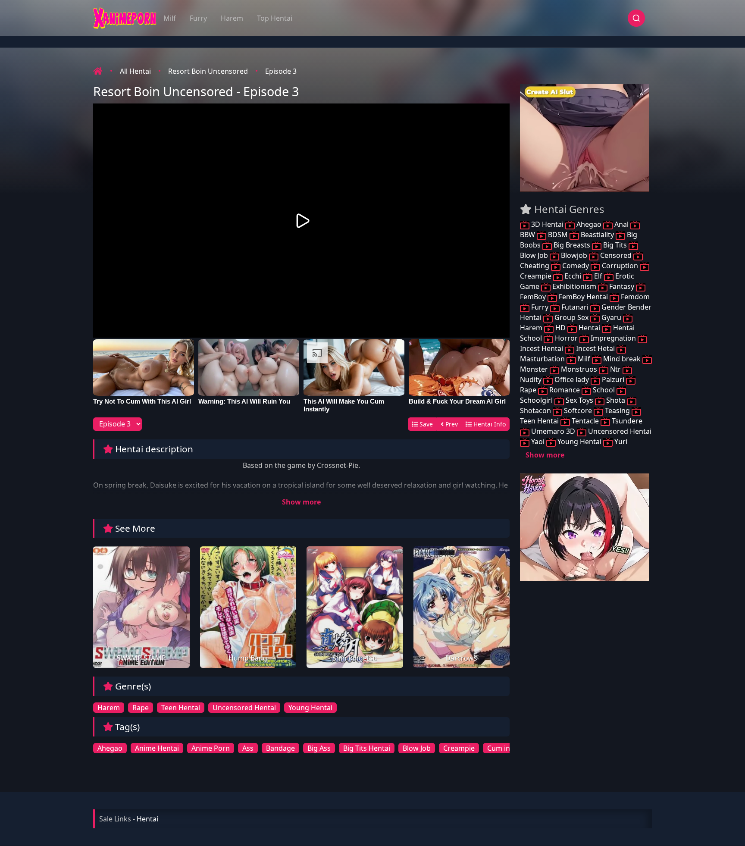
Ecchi (573, 276)
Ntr (615, 369)
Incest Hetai (595, 348)
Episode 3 (281, 71)
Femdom (634, 296)
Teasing (617, 410)
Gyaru (611, 317)
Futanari (575, 307)
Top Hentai (274, 18)
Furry (198, 18)
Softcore (578, 410)
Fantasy (621, 286)
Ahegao (109, 748)
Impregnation (613, 338)
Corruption (620, 265)
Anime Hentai (157, 748)
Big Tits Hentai (366, 748)
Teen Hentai (180, 707)
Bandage (280, 748)
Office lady (572, 379)
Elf (598, 276)
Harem (232, 18)
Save (425, 424)
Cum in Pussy (509, 748)
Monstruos (579, 369)
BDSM (558, 234)
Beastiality (597, 234)
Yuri (620, 441)
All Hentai (135, 71)
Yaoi (537, 441)
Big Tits (615, 245)
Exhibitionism (574, 286)
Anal (621, 224)
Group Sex (571, 317)
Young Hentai (310, 707)
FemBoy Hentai (583, 296)
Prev (451, 424)
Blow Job (417, 748)
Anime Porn (210, 748)
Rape (140, 707)
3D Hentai (547, 224)
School (604, 390)
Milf (169, 18)
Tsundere (626, 421)
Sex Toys (579, 400)
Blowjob (574, 255)
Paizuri (613, 379)
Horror (566, 338)
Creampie (459, 748)
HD (560, 327)
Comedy (575, 265)
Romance (565, 390)
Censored (615, 255)
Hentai (589, 327)
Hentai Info (489, 424)
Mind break (621, 358)
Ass (248, 748)
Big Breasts (572, 245)
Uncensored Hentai (244, 707)
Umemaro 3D (553, 431)
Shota (615, 400)
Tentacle (585, 421)
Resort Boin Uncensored (208, 71)
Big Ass (319, 748)
